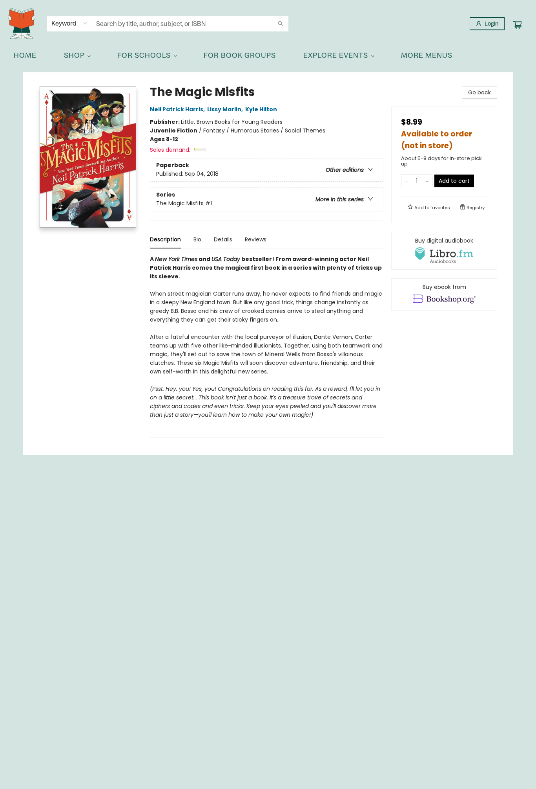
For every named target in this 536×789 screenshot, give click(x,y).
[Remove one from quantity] (406, 181)
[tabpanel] (266, 346)
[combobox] (69, 23)
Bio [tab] (197, 239)
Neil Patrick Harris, (178, 109)
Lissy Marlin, (225, 109)
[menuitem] (25, 55)
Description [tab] (165, 239)
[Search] (280, 23)
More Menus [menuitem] (426, 55)
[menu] (268, 55)
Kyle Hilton (261, 109)
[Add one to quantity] (427, 181)
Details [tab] (223, 239)
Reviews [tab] (255, 239)
